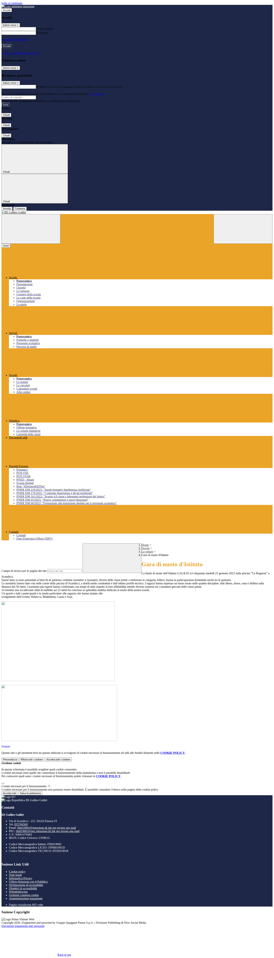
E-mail (41, 86)
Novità (145, 548)
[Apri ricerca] (243, 229)
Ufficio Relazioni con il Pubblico (28, 881)
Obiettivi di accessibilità (23, 888)
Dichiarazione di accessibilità (26, 885)
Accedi (6, 10)
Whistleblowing (18, 891)
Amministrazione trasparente (25, 898)
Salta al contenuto (11, 3)
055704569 (21, 824)
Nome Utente (45, 28)
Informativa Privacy (20, 878)
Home (145, 544)
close (6, 245)
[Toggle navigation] (30, 229)
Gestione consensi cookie (24, 895)
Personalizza (10, 759)
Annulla (7, 208)
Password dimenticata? (14, 39)
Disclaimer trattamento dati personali (22, 926)
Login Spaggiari (97, 93)
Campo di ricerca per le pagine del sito (24, 570)
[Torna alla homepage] (137, 212)
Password (42, 32)
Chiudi (6, 115)
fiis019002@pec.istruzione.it (47, 831)
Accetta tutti (58, 759)
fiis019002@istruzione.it (46, 827)
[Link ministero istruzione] (17, 6)
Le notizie (147, 551)
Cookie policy (17, 871)
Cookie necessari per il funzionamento (24, 786)
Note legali (15, 875)
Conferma (20, 208)
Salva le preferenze (30, 793)
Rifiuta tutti (32, 759)
